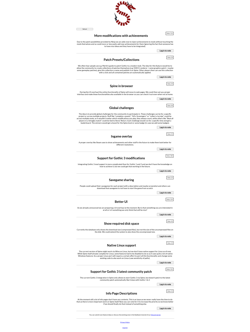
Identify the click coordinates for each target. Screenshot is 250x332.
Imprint (125, 328)
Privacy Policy (125, 322)
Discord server (156, 315)
